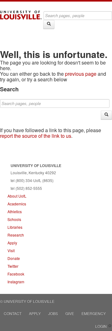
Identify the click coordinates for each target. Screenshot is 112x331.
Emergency (94, 313)
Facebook (15, 273)
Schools (14, 219)
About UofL (16, 196)
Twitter (12, 266)
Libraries (14, 227)
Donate (13, 258)
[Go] (48, 24)
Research (15, 234)
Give (69, 313)
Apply (12, 242)
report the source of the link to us (35, 135)
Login (101, 326)
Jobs (53, 313)
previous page (80, 73)
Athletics (14, 211)
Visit (11, 250)
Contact (12, 313)
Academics (16, 203)
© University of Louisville (27, 301)
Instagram (15, 281)
